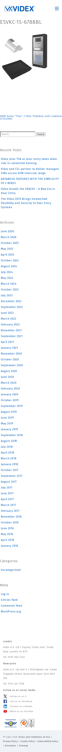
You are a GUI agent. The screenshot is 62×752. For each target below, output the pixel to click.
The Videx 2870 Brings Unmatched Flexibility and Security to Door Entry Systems (26, 203)
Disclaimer (11, 745)
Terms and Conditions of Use (34, 737)
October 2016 (10, 522)
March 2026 (9, 237)
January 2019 (9, 429)
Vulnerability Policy (48, 741)
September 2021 (12, 336)
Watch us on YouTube (21, 711)
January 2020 (9, 394)
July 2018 (7, 446)
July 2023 (7, 295)
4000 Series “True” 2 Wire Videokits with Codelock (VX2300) (31, 117)
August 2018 (9, 441)
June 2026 (7, 231)
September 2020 (12, 365)
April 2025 (7, 254)
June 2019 (7, 417)
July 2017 (7, 487)
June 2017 (7, 493)
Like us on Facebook (21, 701)
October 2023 (10, 289)
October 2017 (10, 470)
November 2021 (11, 330)
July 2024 (7, 272)
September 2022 (12, 307)
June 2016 (7, 528)
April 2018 (7, 452)
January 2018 (9, 464)
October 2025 (10, 243)
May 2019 (7, 423)
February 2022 (10, 324)
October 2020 (10, 359)
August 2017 (9, 481)
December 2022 (11, 301)
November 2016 (11, 516)
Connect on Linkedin (21, 706)
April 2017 (7, 499)
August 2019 (9, 411)
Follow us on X (18, 696)
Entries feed (9, 599)
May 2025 (7, 248)
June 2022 (7, 312)
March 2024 (9, 283)
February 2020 (10, 388)
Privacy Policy (10, 741)
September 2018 (12, 435)
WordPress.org (11, 611)
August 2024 (9, 266)
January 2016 (9, 545)
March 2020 (9, 382)
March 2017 (8, 505)
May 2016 (7, 534)
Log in (5, 594)
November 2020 (11, 353)
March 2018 (8, 458)
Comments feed (11, 605)
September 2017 (12, 475)
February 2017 (10, 510)
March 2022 (8, 318)
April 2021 (7, 342)
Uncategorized (11, 569)
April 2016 (7, 540)
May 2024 (7, 278)
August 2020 (9, 371)
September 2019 (12, 406)
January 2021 (9, 347)
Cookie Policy (28, 741)
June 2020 (7, 376)
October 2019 (10, 400)
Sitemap (23, 745)
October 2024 (10, 260)
